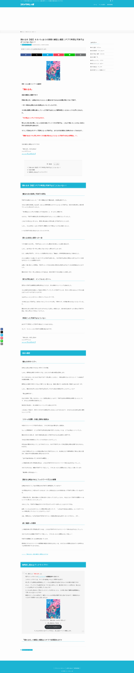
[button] (25, 54)
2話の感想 (32, 170)
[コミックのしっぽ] (27, 4)
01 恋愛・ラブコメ (96, 47)
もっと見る (56, 164)
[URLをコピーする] (80, 54)
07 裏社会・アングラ (97, 66)
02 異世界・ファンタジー (98, 50)
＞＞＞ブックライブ (29, 154)
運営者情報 (76, 668)
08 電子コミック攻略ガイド (98, 70)
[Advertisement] (67, 19)
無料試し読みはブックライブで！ (38, 172)
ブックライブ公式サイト (53, 627)
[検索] (113, 1)
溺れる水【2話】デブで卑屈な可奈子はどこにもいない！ (45, 167)
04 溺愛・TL (95, 57)
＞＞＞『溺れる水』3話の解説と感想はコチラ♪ (35, 554)
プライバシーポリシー (60, 668)
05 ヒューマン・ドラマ (97, 60)
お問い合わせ (70, 668)
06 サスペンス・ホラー (26, 44)
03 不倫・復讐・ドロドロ (98, 54)
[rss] (110, 1)
